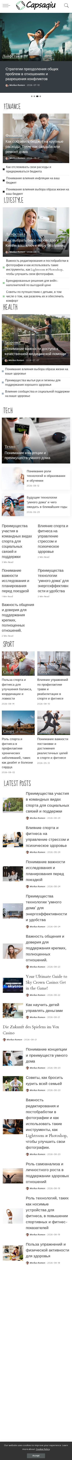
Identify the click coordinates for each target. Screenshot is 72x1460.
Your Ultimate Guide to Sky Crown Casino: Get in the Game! (46, 982)
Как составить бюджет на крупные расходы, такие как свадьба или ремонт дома (34, 146)
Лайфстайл (12, 56)
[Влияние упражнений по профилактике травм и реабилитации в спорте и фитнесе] (53, 663)
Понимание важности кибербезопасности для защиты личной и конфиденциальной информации (47, 1318)
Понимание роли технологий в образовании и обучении (46, 476)
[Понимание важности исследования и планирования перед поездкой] (13, 874)
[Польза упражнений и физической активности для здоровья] (13, 1253)
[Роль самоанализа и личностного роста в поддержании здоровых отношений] (13, 1175)
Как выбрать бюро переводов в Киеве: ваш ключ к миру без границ (35, 243)
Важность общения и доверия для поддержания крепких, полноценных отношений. (46, 948)
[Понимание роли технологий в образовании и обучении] (13, 478)
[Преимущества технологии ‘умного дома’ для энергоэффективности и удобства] (13, 911)
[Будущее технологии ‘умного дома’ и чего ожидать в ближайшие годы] (13, 504)
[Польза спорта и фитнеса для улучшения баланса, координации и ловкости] (18, 663)
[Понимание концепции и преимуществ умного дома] (36, 440)
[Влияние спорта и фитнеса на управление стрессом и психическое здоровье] (13, 839)
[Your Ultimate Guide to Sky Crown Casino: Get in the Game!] (13, 985)
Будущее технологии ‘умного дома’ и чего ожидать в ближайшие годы (47, 502)
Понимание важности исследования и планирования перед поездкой (15, 581)
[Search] (65, 5)
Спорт (8, 672)
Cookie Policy (43, 1449)
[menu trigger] (7, 5)
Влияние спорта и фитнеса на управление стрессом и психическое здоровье (53, 538)
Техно (10, 447)
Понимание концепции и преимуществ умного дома (27, 455)
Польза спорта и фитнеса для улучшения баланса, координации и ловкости (17, 689)
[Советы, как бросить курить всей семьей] (13, 1083)
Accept (36, 1455)
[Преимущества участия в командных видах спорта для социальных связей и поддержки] (13, 805)
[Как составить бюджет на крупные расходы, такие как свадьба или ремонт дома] (13, 1284)
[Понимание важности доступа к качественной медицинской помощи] (36, 339)
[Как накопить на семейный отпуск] (13, 1375)
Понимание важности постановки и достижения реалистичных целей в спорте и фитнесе (52, 748)
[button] (31, 96)
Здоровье (13, 342)
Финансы (14, 135)
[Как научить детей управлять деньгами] (13, 1010)
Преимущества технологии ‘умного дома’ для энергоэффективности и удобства (53, 581)
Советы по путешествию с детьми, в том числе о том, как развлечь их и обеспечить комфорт (35, 296)
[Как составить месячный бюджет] (13, 1352)
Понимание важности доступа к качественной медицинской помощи (35, 351)
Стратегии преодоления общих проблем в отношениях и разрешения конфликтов (32, 74)
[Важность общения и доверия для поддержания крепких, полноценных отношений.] (13, 951)
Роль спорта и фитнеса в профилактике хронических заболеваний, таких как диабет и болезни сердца (17, 753)
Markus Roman (17, 85)
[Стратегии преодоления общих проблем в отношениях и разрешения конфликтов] (36, 37)
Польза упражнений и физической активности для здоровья (47, 1250)
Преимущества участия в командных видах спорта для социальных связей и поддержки (17, 541)
